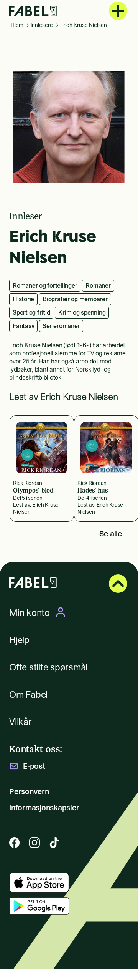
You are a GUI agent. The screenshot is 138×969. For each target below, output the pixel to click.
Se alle (110, 533)
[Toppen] (118, 583)
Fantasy (23, 326)
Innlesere (42, 25)
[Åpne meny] (118, 11)
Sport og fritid (31, 312)
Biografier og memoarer (75, 299)
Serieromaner (61, 326)
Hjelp (19, 640)
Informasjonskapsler (44, 808)
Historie (23, 299)
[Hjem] (33, 11)
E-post (34, 766)
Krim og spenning (81, 312)
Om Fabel (28, 694)
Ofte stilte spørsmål (48, 667)
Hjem (17, 25)
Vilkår (20, 722)
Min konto (29, 612)
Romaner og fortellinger (45, 285)
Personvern (29, 791)
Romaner (97, 285)
